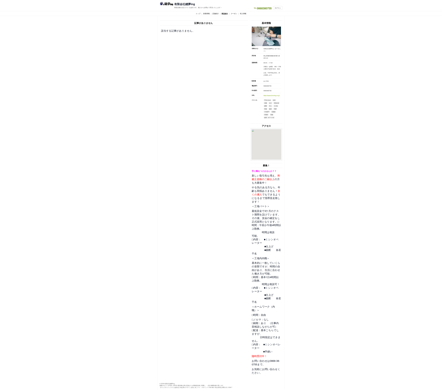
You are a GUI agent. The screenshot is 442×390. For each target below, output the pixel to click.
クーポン (234, 13)
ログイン (278, 8)
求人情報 (243, 13)
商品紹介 (225, 13)
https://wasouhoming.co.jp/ (271, 95)
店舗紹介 (215, 13)
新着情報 (206, 13)
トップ (198, 13)
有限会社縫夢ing (184, 4)
